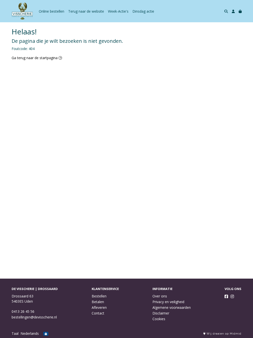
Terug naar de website (86, 11)
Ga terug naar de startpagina (35, 57)
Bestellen (99, 296)
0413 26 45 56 (23, 311)
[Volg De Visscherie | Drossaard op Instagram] (232, 296)
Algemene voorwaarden (171, 307)
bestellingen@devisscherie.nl (34, 317)
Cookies (158, 318)
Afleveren (99, 307)
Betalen (98, 301)
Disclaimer (160, 313)
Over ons (159, 296)
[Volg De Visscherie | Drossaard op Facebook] (226, 296)
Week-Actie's (118, 11)
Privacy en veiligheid (168, 301)
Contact (98, 313)
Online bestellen (51, 11)
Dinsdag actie (143, 11)
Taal (15, 333)
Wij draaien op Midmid (223, 333)
